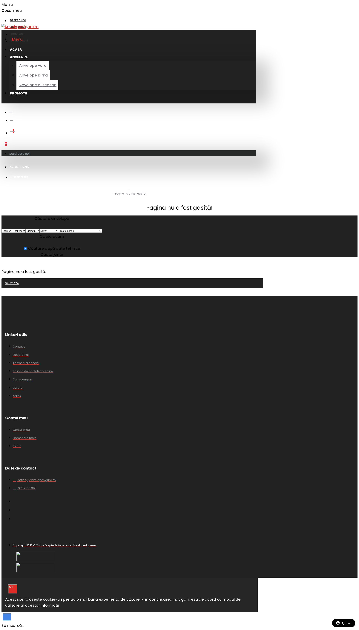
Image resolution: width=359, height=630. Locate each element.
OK (11, 586)
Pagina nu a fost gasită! (130, 193)
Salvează (12, 283)
